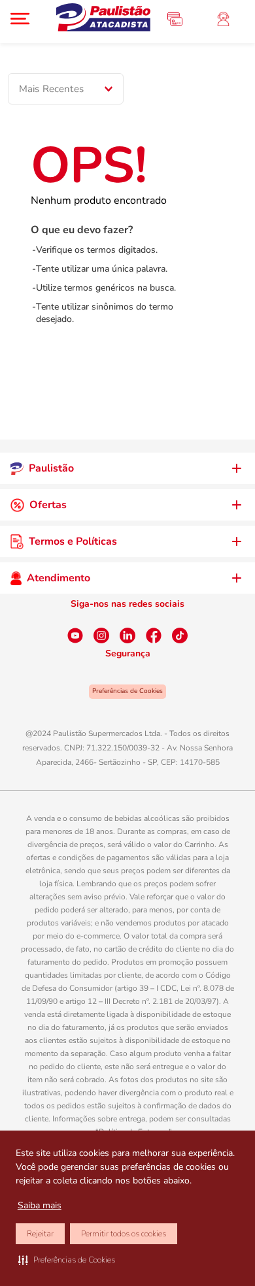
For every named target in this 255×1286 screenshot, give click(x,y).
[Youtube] (75, 635)
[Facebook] (154, 635)
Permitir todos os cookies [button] (123, 1234)
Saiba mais (39, 1205)
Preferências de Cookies (127, 691)
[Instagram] (101, 635)
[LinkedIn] (127, 635)
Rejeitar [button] (40, 1234)
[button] (67, 1259)
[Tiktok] (180, 635)
